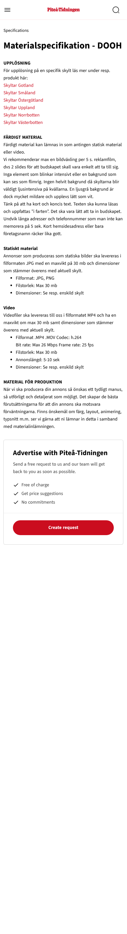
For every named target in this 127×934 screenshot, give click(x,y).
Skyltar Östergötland (23, 100)
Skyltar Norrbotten (21, 115)
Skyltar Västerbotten (23, 122)
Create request (63, 527)
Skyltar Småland (19, 93)
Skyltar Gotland (18, 85)
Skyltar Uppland (19, 107)
